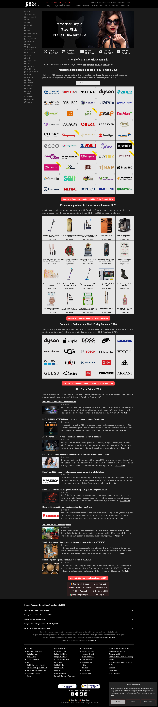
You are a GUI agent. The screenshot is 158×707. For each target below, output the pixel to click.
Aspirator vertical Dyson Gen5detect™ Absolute (69, 284)
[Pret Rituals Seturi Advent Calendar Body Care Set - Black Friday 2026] (70, 250)
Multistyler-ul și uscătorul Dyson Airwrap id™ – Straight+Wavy (88, 235)
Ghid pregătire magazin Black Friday (37, 668)
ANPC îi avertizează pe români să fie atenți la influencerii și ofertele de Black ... (72, 437)
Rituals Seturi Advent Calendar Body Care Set (69, 260)
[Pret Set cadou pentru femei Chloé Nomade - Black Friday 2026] (51, 274)
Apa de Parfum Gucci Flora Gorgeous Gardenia (124, 309)
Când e (53, 51)
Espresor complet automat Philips (124, 235)
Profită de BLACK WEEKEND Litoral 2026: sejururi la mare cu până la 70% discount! (73, 419)
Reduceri (86, 5)
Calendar (89, 51)
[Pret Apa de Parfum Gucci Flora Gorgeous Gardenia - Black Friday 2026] (124, 298)
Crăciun (84, 665)
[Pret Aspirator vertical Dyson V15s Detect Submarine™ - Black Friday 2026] (88, 274)
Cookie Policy (113, 670)
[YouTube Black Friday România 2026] (86, 694)
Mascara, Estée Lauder (106, 308)
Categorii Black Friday (60, 657)
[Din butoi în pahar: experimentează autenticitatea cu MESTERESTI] (50, 568)
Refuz (133, 702)
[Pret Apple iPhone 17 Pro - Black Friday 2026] (106, 225)
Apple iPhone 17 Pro (106, 235)
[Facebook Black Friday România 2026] (72, 694)
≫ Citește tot (123, 413)
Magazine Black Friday (60, 648)
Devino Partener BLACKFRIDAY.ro (119, 648)
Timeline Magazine (87, 648)
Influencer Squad (86, 673)
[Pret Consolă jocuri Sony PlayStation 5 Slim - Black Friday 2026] (106, 274)
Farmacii (29, 50)
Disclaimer (112, 668)
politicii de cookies (109, 637)
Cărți (28, 31)
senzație (101, 75)
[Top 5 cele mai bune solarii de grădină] (50, 533)
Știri (128, 5)
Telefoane (30, 96)
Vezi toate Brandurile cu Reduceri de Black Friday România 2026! (88, 383)
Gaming (29, 58)
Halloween (85, 668)
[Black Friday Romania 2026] (27, 4)
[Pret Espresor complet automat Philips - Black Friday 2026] (124, 225)
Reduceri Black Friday (60, 654)
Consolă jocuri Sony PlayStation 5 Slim (106, 284)
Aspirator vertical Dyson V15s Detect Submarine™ (88, 284)
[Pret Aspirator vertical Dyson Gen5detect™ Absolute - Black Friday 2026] (70, 274)
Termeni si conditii (114, 654)
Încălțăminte (31, 69)
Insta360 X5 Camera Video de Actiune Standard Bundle (106, 260)
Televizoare (30, 99)
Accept (118, 702)
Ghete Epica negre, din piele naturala (125, 284)
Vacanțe (29, 102)
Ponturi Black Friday (60, 673)
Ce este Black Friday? (33, 659)
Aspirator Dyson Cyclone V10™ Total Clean (51, 235)
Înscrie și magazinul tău (33, 673)
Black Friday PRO (87, 662)
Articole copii (31, 14)
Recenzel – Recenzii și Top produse (64, 676)
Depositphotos (92, 640)
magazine (90, 65)
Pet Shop (30, 85)
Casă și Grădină (32, 33)
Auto (28, 22)
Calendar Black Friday (88, 651)
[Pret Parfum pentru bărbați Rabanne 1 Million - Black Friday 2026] (70, 225)
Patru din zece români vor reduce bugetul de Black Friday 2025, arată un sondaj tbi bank (75, 454)
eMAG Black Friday (87, 659)
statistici (106, 65)
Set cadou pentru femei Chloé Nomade (51, 284)
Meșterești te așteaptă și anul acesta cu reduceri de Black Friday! (67, 507)
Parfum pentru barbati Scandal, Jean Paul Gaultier (88, 260)
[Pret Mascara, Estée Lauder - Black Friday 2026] (106, 298)
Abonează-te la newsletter (98, 2)
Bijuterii (29, 25)
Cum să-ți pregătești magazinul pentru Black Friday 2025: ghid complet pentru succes (74, 489)
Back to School (86, 670)
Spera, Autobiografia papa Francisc (51, 309)
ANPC (111, 665)
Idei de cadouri (58, 662)
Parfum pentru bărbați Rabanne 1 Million (70, 235)
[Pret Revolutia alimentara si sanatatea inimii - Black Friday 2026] (124, 250)
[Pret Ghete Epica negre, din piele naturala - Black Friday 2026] (124, 274)
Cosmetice (30, 42)
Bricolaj (29, 28)
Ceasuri (29, 36)
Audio (28, 20)
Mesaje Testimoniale (88, 657)
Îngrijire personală (32, 72)
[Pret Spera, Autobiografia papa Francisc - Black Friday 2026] (51, 298)
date (84, 65)
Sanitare (29, 88)
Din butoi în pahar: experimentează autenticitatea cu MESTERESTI (67, 560)
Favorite (109, 2)
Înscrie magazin (67, 5)
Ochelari (29, 80)
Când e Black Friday (111, 5)
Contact (128, 2)
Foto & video (31, 53)
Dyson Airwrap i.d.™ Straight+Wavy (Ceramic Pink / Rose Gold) (69, 309)
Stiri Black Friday (59, 665)
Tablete (29, 94)
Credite (29, 44)
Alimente (29, 11)
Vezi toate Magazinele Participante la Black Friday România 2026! (88, 199)
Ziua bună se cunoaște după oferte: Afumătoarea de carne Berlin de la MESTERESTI (73, 542)
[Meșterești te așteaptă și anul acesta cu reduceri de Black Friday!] (50, 515)
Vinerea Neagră (31, 657)
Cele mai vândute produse (61, 659)
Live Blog (78, 5)
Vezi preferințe (148, 702)
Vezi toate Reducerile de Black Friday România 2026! (88, 318)
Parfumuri (30, 83)
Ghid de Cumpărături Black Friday (36, 670)
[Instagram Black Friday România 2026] (77, 694)
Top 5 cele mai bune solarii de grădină (56, 525)
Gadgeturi (30, 55)
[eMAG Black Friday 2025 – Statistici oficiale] (50, 410)
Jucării (29, 75)
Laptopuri (30, 77)
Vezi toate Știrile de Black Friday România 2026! (88, 578)
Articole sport (31, 17)
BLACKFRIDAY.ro (34, 4)
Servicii (29, 91)
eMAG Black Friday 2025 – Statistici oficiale (59, 402)
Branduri (122, 5)
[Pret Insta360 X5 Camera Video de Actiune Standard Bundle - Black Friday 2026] (106, 250)
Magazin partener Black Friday (117, 651)
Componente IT (31, 39)
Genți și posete (31, 61)
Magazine (57, 5)
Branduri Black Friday (60, 651)
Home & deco (31, 66)
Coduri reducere (96, 5)
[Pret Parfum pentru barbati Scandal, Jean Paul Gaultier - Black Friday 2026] (88, 250)
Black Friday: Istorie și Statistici (36, 665)
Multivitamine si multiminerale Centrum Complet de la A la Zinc (88, 309)
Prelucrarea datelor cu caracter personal (120, 662)
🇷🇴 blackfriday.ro (73, 700)
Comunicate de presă (88, 654)
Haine (28, 64)
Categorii (49, 5)
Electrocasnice (31, 47)
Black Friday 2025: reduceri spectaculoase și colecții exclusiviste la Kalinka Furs (73, 472)
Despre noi (30, 648)
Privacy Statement (114, 673)
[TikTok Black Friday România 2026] (81, 694)
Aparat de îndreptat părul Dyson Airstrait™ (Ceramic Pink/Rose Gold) (51, 260)
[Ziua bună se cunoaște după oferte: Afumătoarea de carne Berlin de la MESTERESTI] (50, 550)
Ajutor (28, 662)
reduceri (97, 65)
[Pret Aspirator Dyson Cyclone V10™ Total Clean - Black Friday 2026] (51, 225)
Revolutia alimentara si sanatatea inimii (124, 260)
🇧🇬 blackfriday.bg (84, 700)
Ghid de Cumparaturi (119, 2)
